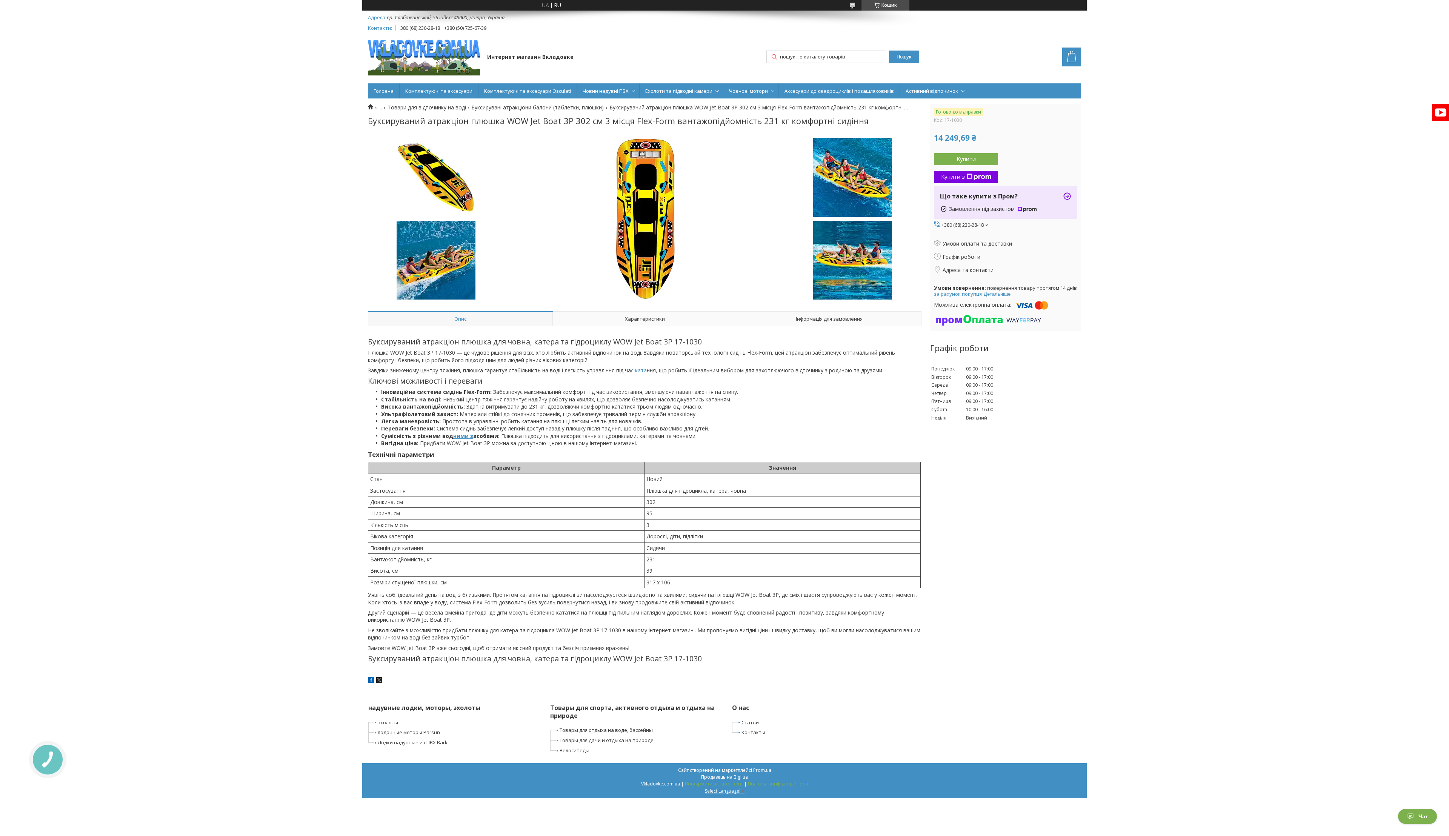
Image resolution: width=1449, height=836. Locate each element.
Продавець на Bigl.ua (724, 777)
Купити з (953, 176)
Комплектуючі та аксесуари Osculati (527, 91)
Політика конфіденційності (778, 784)
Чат (1423, 816)
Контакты (753, 732)
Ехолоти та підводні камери (678, 91)
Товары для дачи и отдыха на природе (607, 740)
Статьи (750, 722)
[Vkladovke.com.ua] (424, 57)
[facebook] (371, 681)
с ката (639, 370)
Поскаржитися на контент (714, 784)
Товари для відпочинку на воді (427, 107)
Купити (966, 159)
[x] (379, 681)
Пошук (904, 57)
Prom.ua (762, 770)
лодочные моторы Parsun (409, 732)
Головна (384, 91)
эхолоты (388, 722)
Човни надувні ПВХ (606, 91)
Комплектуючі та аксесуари (438, 91)
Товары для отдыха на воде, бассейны (606, 730)
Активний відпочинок (932, 91)
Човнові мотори (748, 91)
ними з (463, 436)
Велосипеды (574, 750)
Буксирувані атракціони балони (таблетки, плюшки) (537, 107)
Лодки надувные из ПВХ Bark (413, 742)
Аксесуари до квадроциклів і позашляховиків (839, 91)
